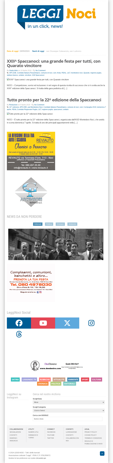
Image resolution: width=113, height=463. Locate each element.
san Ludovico (75, 51)
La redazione (71, 432)
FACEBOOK (51, 432)
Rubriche (45, 379)
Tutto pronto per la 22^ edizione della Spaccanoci (54, 100)
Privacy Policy (91, 432)
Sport (85, 379)
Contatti (13, 435)
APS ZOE (12, 73)
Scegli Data (37, 399)
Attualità (59, 379)
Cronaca (60, 224)
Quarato (87, 73)
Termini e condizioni (93, 438)
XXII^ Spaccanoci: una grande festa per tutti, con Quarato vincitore (53, 63)
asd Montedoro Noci (35, 107)
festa (59, 73)
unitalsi (21, 75)
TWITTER (50, 438)
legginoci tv (29, 379)
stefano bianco (12, 75)
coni (54, 73)
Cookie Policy (90, 435)
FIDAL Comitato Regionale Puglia (24, 109)
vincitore (28, 75)
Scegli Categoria (39, 407)
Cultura (96, 379)
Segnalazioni (15, 432)
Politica (49, 224)
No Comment (40, 70)
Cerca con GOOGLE (40, 415)
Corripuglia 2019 (90, 107)
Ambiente (72, 224)
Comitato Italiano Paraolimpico (28, 73)
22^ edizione (14, 107)
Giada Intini (13, 70)
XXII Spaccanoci (38, 75)
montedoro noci (77, 73)
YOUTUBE (50, 435)
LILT (68, 73)
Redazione (13, 105)
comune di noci (46, 73)
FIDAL (64, 73)
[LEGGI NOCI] (100, 454)
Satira (15, 379)
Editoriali (37, 224)
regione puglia (95, 73)
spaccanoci (58, 109)
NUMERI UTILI (33, 432)
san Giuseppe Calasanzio (57, 51)
